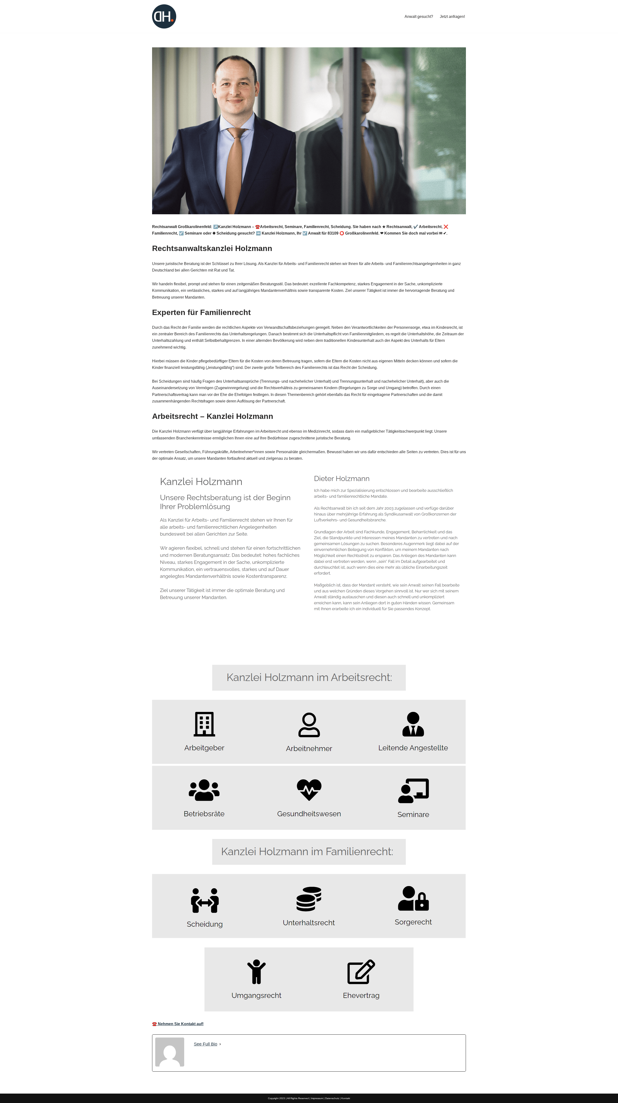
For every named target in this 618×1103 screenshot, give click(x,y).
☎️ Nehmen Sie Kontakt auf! (178, 1024)
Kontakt (345, 1098)
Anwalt (167, 654)
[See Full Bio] (220, 1044)
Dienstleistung (203, 654)
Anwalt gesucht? (419, 16)
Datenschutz (332, 1098)
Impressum (317, 1098)
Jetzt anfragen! (452, 16)
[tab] (166, 653)
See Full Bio (205, 1044)
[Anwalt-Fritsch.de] (164, 16)
